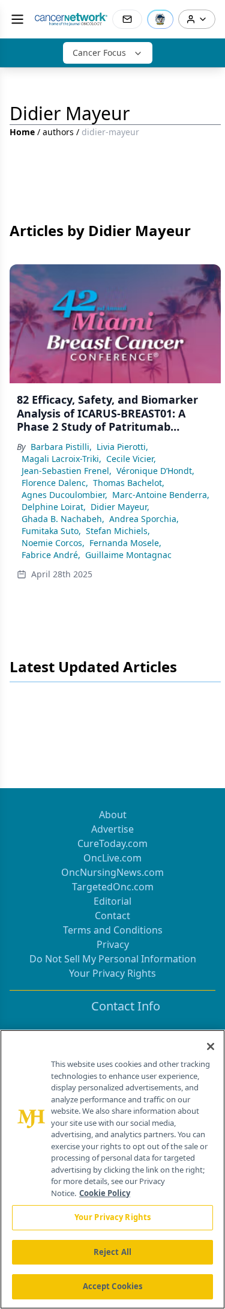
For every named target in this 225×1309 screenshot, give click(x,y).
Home (22, 132)
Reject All (112, 1252)
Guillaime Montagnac (128, 554)
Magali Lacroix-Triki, (61, 458)
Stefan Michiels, (118, 530)
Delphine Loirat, (54, 506)
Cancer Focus (99, 52)
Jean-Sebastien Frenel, (67, 470)
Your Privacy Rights (112, 973)
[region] (112, 1169)
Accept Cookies (113, 1286)
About (113, 814)
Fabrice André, (51, 554)
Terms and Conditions (113, 930)
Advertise (112, 829)
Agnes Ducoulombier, (64, 494)
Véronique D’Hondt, (155, 470)
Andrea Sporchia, (144, 518)
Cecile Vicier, (131, 458)
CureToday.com (112, 843)
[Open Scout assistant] (160, 19)
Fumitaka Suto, (51, 530)
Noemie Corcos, (53, 542)
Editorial (112, 901)
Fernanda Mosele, (125, 542)
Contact (112, 915)
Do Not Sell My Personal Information (112, 958)
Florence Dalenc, (55, 482)
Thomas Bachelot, (128, 482)
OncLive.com (112, 857)
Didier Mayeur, (120, 506)
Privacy (113, 944)
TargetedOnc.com (113, 886)
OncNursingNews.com (112, 872)
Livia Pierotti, (122, 446)
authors (58, 132)
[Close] (210, 1046)
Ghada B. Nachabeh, (63, 518)
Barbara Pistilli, (61, 446)
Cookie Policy (104, 1193)
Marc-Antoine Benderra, (160, 494)
